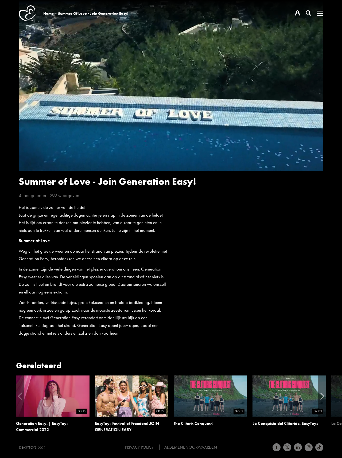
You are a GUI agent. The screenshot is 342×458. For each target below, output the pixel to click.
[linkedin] (298, 447)
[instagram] (309, 447)
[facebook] (277, 447)
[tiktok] (319, 447)
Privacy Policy (139, 447)
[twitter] (287, 447)
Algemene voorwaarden (190, 447)
